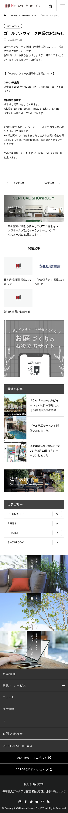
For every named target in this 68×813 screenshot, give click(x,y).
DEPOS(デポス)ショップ (32, 769)
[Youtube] (37, 802)
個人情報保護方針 (34, 784)
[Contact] (42, 802)
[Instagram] (20, 802)
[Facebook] (25, 802)
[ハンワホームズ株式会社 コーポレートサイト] (23, 5)
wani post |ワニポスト (32, 757)
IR (4, 721)
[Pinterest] (31, 802)
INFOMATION (13, 26)
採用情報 (8, 708)
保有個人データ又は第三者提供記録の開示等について (34, 791)
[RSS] (48, 802)
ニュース (8, 697)
